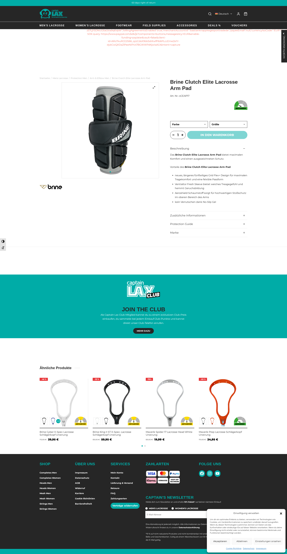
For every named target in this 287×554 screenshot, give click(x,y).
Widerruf (80, 488)
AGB (77, 483)
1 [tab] (110, 171)
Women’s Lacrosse (90, 25)
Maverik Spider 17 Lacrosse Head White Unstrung (169, 433)
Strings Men (46, 503)
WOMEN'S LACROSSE (186, 508)
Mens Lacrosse (60, 78)
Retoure (115, 488)
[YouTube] (217, 473)
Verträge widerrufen (125, 505)
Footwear (124, 25)
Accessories (187, 25)
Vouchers (239, 25)
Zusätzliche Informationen (188, 215)
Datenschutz (248, 548)
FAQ (113, 493)
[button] (281, 513)
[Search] (210, 14)
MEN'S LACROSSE (158, 508)
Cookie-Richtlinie (233, 548)
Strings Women (48, 509)
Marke (174, 232)
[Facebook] (202, 473)
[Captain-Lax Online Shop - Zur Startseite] (53, 14)
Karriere (79, 493)
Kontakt (115, 478)
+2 (58, 421)
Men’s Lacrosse (52, 25)
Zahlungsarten (119, 498)
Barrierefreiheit (83, 503)
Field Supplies (154, 25)
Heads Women (48, 488)
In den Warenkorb (217, 135)
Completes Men (48, 472)
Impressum (261, 548)
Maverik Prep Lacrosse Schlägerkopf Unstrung (220, 433)
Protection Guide (181, 224)
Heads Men (46, 483)
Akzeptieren (220, 541)
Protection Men (79, 78)
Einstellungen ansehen (268, 541)
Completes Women (50, 478)
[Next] (248, 401)
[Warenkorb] (245, 14)
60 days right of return (143, 2)
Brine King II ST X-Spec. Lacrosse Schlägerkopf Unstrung (112, 433)
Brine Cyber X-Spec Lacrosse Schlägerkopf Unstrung (57, 433)
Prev (36, 401)
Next (251, 401)
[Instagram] (210, 473)
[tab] (208, 148)
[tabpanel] (110, 130)
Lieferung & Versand (122, 483)
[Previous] (38, 401)
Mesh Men (45, 493)
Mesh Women (47, 498)
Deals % (214, 25)
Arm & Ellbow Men (99, 78)
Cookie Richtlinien (85, 498)
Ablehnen (241, 541)
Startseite (45, 78)
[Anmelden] (238, 14)
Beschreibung (179, 148)
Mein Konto (117, 472)
